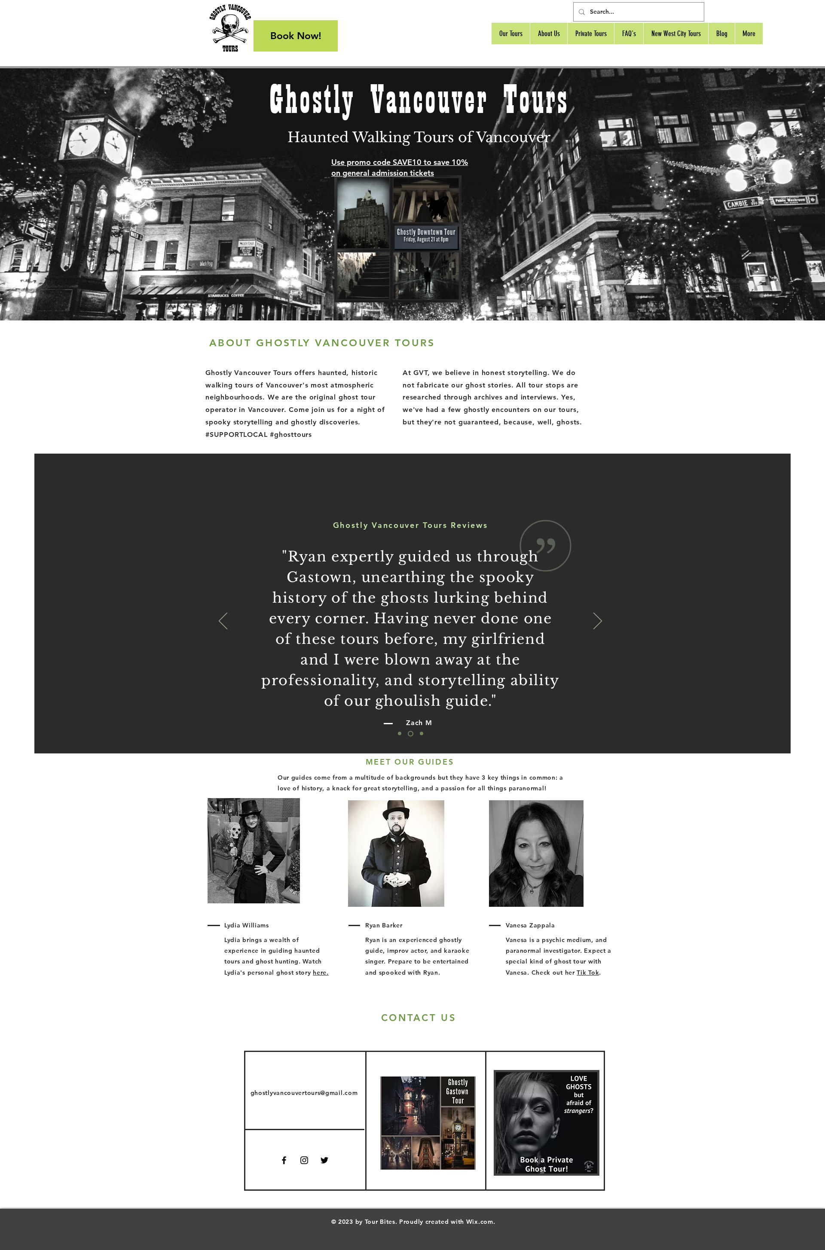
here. (321, 972)
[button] (450, 293)
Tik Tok (588, 972)
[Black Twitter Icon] (324, 1160)
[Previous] (223, 622)
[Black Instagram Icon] (304, 1160)
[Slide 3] (421, 733)
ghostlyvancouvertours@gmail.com (304, 1093)
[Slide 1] (399, 733)
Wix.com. (480, 1222)
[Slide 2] (410, 733)
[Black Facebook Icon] (284, 1160)
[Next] (597, 622)
